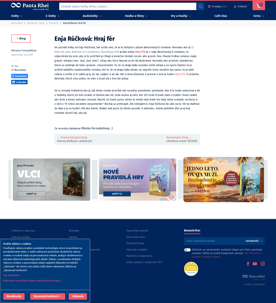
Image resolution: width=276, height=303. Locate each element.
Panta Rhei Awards (137, 230)
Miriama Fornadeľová (23, 50)
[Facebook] (248, 264)
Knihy (15, 16)
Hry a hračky (179, 16)
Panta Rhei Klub (135, 237)
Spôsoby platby (20, 237)
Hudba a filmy (135, 16)
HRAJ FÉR (179, 74)
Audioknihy (91, 16)
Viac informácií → (12, 275)
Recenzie (20, 69)
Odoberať (253, 241)
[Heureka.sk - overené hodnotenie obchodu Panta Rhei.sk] (191, 268)
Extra (257, 16)
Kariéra (73, 237)
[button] (14, 296)
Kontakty (74, 230)
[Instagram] (263, 264)
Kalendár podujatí (136, 249)
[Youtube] (255, 264)
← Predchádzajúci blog (72, 137)
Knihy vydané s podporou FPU (144, 262)
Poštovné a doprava (23, 230)
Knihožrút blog (135, 243)
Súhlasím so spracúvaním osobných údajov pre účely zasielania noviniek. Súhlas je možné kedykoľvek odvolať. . (227, 253)
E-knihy (51, 16)
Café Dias (220, 16)
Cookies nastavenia (255, 284)
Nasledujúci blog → (179, 137)
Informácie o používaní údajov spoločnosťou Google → (33, 280)
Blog (22, 38)
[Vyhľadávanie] (200, 6)
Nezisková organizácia (139, 255)
